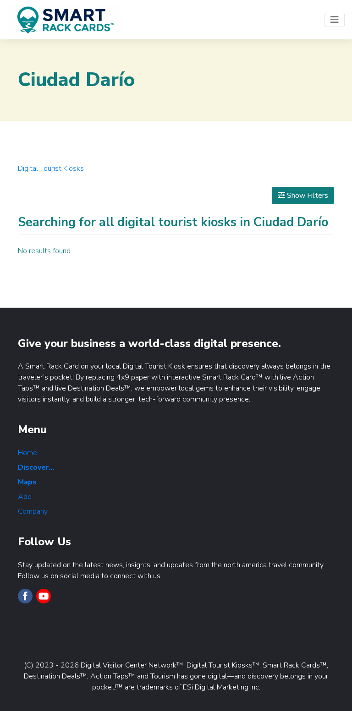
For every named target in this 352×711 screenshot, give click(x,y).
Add (25, 497)
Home (27, 453)
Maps (27, 482)
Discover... (36, 467)
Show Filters (306, 195)
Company (33, 511)
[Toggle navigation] (334, 20)
